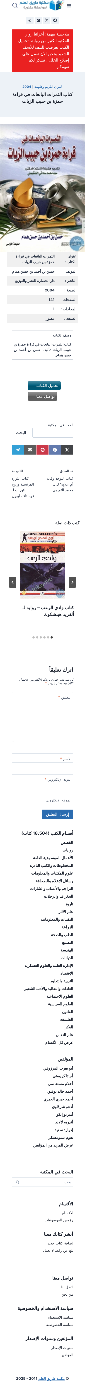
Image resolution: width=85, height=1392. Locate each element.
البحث (21, 432)
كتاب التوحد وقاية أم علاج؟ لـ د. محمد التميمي (60, 480)
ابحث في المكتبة (60, 425)
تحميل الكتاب (46, 385)
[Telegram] (30, 20)
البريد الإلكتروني (57, 779)
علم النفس (64, 1034)
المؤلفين (67, 1355)
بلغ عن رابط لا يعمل (58, 1250)
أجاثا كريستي (63, 1076)
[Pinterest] (38, 20)
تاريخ (69, 904)
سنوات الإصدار (62, 1347)
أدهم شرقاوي (62, 1106)
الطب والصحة (62, 934)
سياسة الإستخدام (60, 1317)
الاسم (65, 758)
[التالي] (12, 582)
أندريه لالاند (64, 1122)
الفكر (69, 1027)
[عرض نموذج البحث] (15, 5)
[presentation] (42, 565)
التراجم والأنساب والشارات (51, 888)
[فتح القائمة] (69, 5)
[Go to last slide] (72, 582)
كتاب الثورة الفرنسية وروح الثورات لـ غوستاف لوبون (23, 483)
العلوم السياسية (60, 1004)
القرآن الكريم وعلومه (48, 86)
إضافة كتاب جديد (60, 1243)
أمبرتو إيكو (64, 1114)
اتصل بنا (67, 1287)
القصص (67, 842)
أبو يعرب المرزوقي (58, 1068)
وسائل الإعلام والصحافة (54, 881)
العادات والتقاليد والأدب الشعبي (48, 988)
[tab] (52, 637)
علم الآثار (66, 911)
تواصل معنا (45, 396)
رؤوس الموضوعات (58, 1220)
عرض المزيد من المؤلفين (53, 1145)
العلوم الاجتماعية (59, 996)
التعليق (64, 697)
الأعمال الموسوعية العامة (53, 858)
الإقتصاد (67, 973)
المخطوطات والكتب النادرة (51, 865)
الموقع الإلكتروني (58, 800)
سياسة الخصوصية (59, 1324)
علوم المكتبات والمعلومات (52, 873)
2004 (26, 86)
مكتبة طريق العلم (51, 1378)
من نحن (67, 1294)
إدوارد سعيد (64, 1129)
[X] (46, 20)
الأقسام (67, 1213)
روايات (68, 850)
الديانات (67, 958)
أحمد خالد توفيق (60, 1091)
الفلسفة (66, 1019)
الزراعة (67, 927)
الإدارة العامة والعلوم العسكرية (48, 965)
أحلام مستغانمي (60, 1083)
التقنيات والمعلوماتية (57, 919)
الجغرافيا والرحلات (58, 896)
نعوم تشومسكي (60, 1137)
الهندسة (67, 950)
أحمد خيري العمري (58, 1099)
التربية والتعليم (62, 981)
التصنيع (67, 942)
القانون (67, 1011)
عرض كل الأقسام (59, 1042)
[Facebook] (55, 20)
